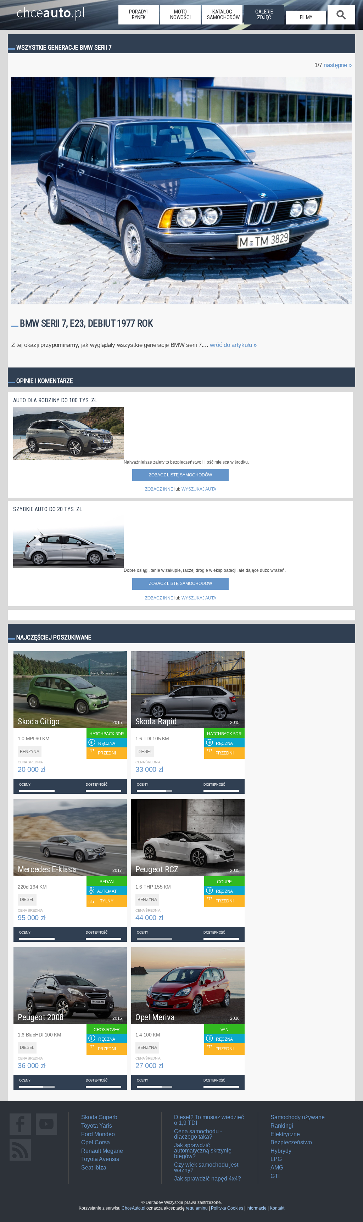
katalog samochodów (223, 15)
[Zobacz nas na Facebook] (20, 1135)
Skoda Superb (99, 1117)
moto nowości (180, 15)
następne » (338, 65)
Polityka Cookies (227, 1208)
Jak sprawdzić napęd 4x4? (207, 1179)
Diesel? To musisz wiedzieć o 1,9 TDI (209, 1120)
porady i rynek (139, 15)
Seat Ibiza (93, 1168)
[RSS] (20, 1160)
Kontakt (277, 1208)
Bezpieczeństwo (291, 1142)
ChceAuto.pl (133, 1208)
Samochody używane (297, 1117)
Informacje (256, 1208)
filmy (306, 17)
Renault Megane (102, 1151)
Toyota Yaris (96, 1126)
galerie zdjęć (264, 15)
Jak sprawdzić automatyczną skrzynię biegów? (202, 1150)
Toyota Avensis (100, 1159)
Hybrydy (280, 1151)
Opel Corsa (95, 1142)
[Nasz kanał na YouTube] (46, 1135)
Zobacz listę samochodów (180, 474)
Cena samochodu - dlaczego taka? (198, 1134)
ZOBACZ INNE (159, 489)
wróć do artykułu (233, 345)
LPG (276, 1159)
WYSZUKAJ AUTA (199, 489)
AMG (276, 1168)
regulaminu (197, 1208)
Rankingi (281, 1126)
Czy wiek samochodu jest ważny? (206, 1167)
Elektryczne (285, 1134)
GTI (275, 1176)
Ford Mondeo (98, 1134)
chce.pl (50, 10)
